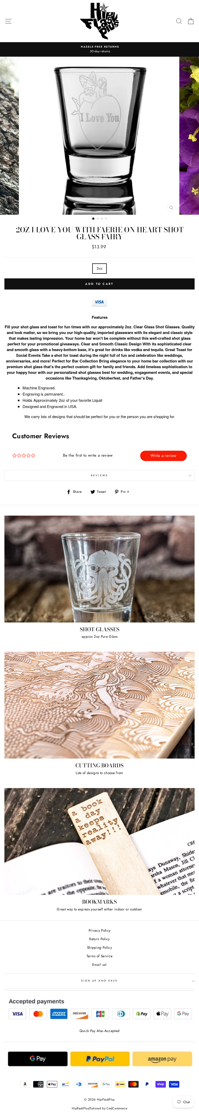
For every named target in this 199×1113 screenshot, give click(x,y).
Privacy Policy (100, 930)
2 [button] (98, 219)
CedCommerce (116, 1108)
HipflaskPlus (80, 1108)
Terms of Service (99, 956)
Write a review (163, 455)
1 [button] (93, 219)
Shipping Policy (99, 947)
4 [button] (106, 219)
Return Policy (99, 938)
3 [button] (102, 219)
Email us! (99, 964)
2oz (99, 268)
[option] (99, 49)
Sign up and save (99, 981)
